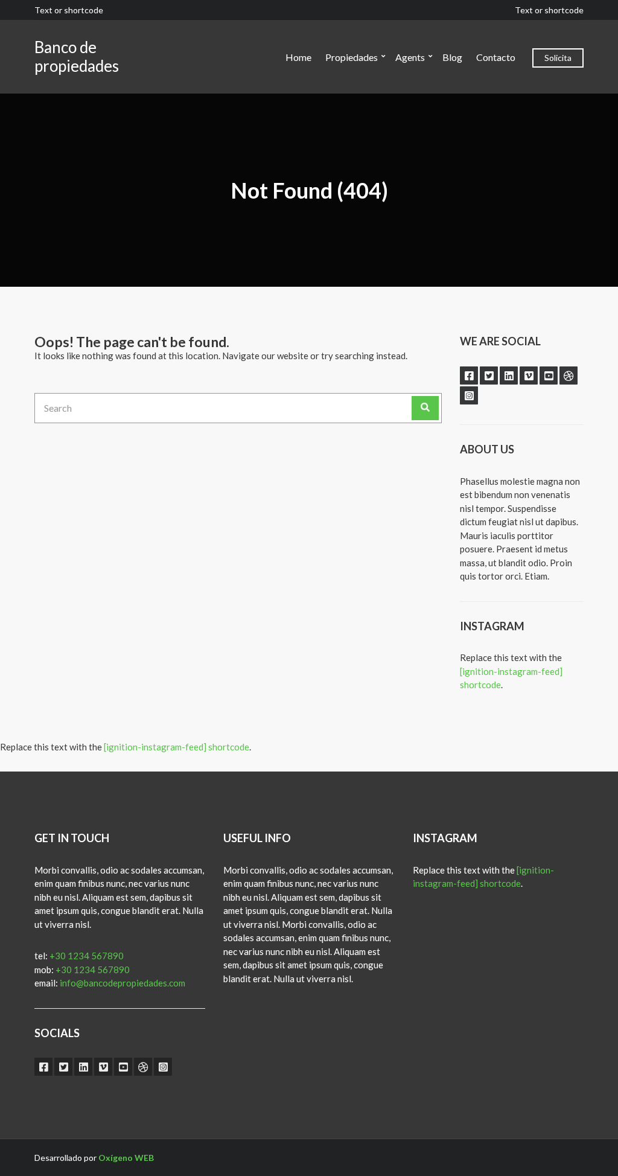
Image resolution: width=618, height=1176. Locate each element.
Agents (410, 57)
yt (549, 375)
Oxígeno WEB (126, 1157)
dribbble (568, 375)
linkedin (509, 375)
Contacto (495, 57)
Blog (452, 57)
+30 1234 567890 (86, 955)
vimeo (529, 375)
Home (298, 57)
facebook (469, 375)
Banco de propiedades (76, 56)
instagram (469, 395)
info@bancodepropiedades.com (122, 982)
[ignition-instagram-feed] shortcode (176, 746)
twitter (489, 375)
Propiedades (351, 57)
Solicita (558, 58)
